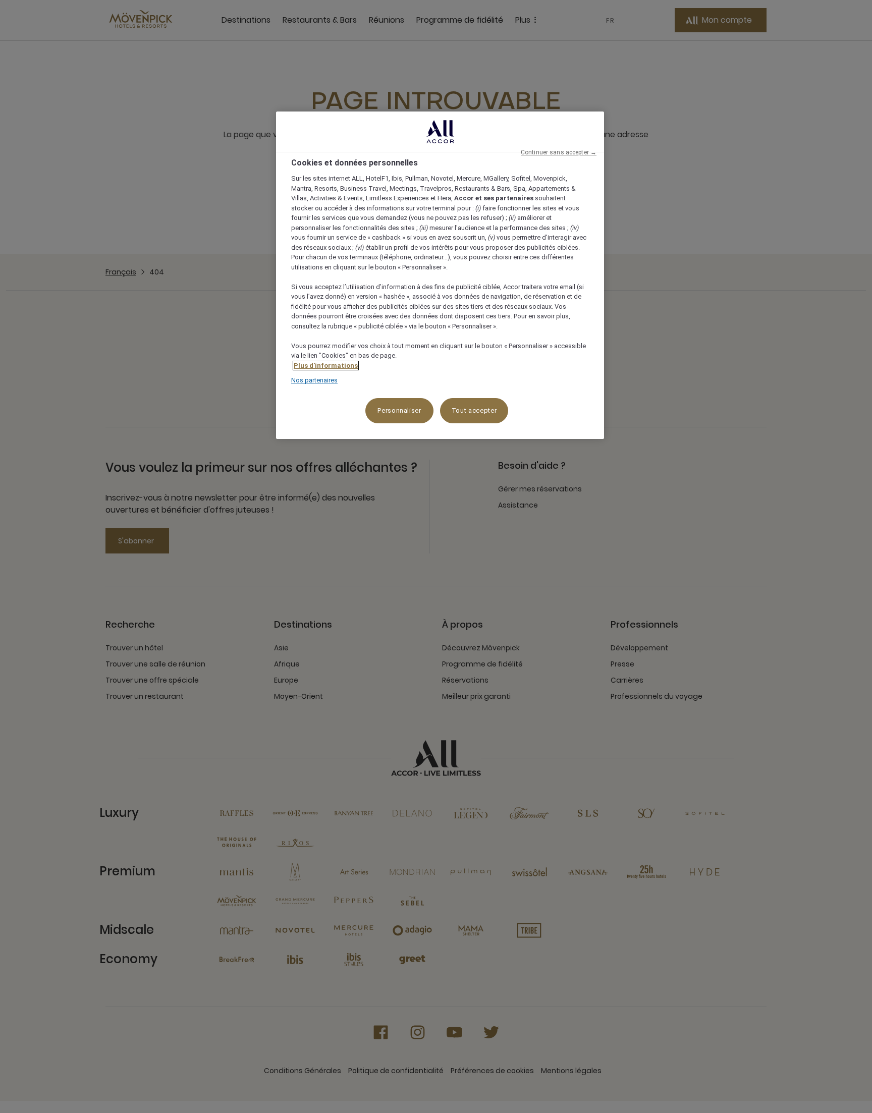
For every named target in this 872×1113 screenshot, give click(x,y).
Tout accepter (474, 410)
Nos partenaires (314, 380)
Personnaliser (399, 410)
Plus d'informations (326, 365)
